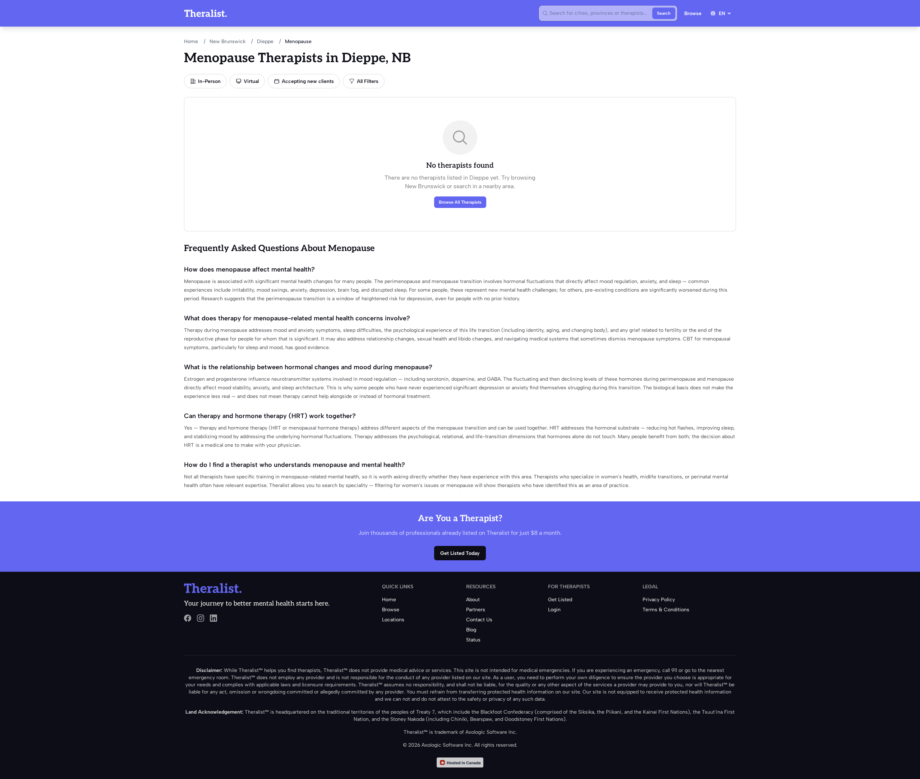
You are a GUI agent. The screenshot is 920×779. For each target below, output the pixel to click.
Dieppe (265, 41)
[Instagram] (200, 618)
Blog (471, 630)
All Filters (367, 81)
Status (473, 640)
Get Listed (560, 600)
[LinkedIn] (213, 618)
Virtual (251, 81)
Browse (693, 13)
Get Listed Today (460, 553)
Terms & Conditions (666, 610)
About (473, 600)
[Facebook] (187, 618)
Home (191, 41)
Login (554, 610)
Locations (393, 620)
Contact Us (479, 620)
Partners (475, 610)
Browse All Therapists (460, 202)
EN (722, 13)
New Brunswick (227, 41)
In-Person (209, 81)
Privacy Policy (659, 600)
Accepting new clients (308, 81)
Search (664, 13)
